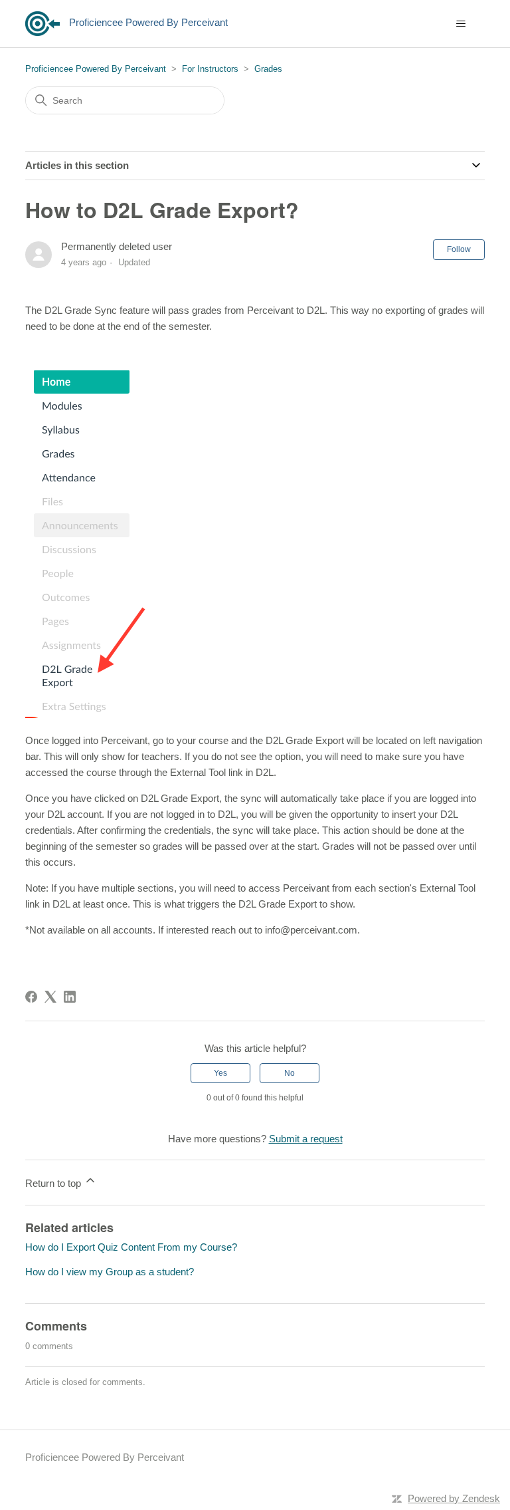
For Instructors (210, 69)
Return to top (54, 1183)
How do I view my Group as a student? (109, 1271)
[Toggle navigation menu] (461, 24)
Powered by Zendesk (454, 1498)
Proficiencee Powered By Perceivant (95, 69)
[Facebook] (31, 997)
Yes (220, 1073)
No (289, 1073)
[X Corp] (50, 997)
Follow (459, 249)
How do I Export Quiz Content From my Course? (131, 1247)
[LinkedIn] (70, 997)
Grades (268, 69)
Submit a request (306, 1138)
